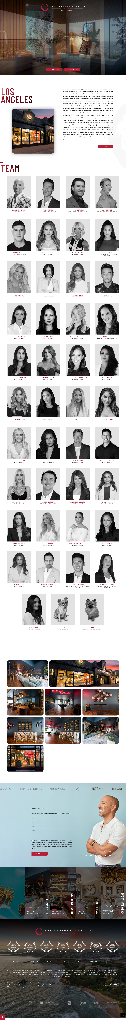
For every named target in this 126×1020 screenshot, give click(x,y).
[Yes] (32, 840)
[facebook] (95, 856)
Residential (16, 961)
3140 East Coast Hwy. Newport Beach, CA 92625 (58, 912)
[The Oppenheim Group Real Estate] (63, 931)
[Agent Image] (111, 984)
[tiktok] (3, 504)
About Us (93, 961)
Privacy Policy (39, 985)
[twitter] (3, 514)
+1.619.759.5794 (84, 907)
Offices (79, 961)
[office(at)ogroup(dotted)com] (3, 521)
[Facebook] (3, 511)
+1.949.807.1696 (58, 907)
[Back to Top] (122, 1015)
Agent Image (29, 985)
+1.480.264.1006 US (110, 906)
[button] (2, 1017)
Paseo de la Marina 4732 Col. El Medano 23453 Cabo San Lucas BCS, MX (108, 912)
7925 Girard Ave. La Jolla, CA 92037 (82, 912)
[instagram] (81, 856)
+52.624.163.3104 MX (111, 905)
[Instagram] (3, 501)
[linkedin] (3, 517)
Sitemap (40, 983)
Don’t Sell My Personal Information (54, 985)
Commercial (33, 961)
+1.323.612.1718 (33, 907)
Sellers (50, 961)
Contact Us (110, 961)
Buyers (64, 961)
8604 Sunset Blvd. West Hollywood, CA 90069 (33, 912)
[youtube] (3, 507)
